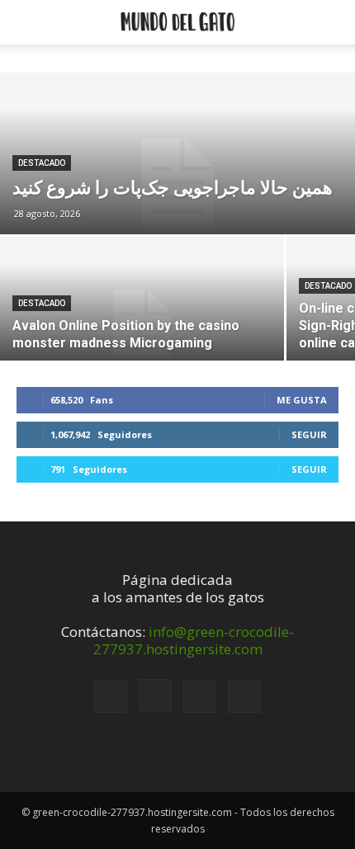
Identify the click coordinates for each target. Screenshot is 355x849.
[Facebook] (110, 696)
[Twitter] (244, 696)
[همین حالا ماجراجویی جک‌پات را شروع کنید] (177, 182)
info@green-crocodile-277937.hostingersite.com (194, 640)
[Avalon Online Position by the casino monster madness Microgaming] (142, 325)
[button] (26, 22)
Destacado (41, 162)
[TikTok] (199, 696)
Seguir (309, 434)
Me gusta (302, 400)
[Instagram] (155, 695)
